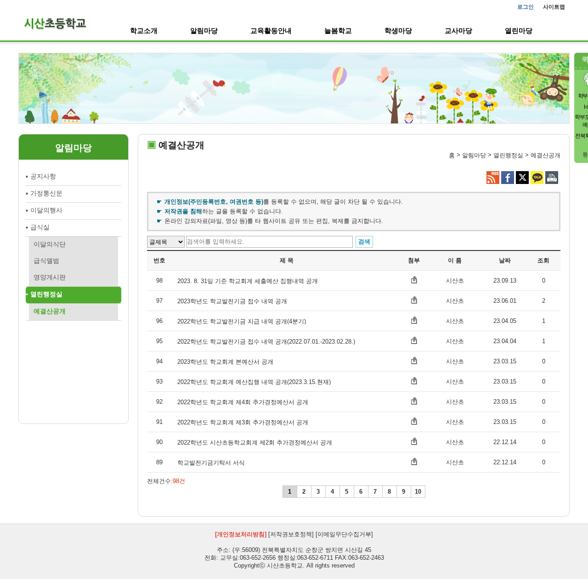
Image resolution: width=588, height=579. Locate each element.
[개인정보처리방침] (240, 534)
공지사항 (43, 176)
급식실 (40, 227)
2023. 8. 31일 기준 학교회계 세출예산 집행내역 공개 (247, 281)
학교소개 (144, 30)
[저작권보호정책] (291, 534)
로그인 (525, 7)
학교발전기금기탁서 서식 (211, 463)
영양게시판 (50, 277)
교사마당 (458, 30)
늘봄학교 (338, 30)
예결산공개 (50, 311)
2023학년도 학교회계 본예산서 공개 (225, 362)
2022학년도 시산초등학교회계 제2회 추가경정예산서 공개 (254, 442)
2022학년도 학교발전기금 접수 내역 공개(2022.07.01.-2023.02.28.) (266, 342)
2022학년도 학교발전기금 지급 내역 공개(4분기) (241, 321)
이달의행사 (46, 210)
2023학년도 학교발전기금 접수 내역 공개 (232, 301)
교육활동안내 (271, 30)
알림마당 (204, 30)
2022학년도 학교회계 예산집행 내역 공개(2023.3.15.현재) (254, 382)
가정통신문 (46, 193)
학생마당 (398, 30)
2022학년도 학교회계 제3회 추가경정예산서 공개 (242, 422)
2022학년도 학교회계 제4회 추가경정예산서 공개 (242, 402)
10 (418, 491)
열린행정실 (46, 294)
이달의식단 (50, 244)
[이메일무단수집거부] (344, 534)
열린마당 (518, 30)
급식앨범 (46, 260)
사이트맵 (554, 7)
